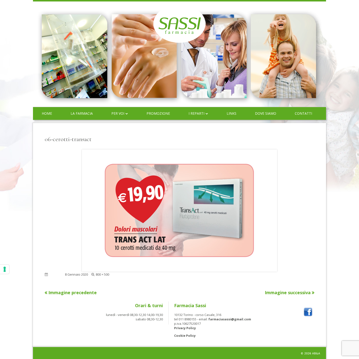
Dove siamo (265, 113)
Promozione (158, 113)
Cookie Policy (185, 335)
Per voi (117, 113)
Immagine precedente (72, 292)
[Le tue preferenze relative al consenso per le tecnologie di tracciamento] (4, 269)
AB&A (316, 353)
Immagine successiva (288, 292)
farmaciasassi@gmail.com (229, 319)
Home (47, 113)
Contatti (303, 113)
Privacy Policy (185, 328)
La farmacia (82, 113)
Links (231, 113)
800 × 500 (102, 274)
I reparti (196, 113)
